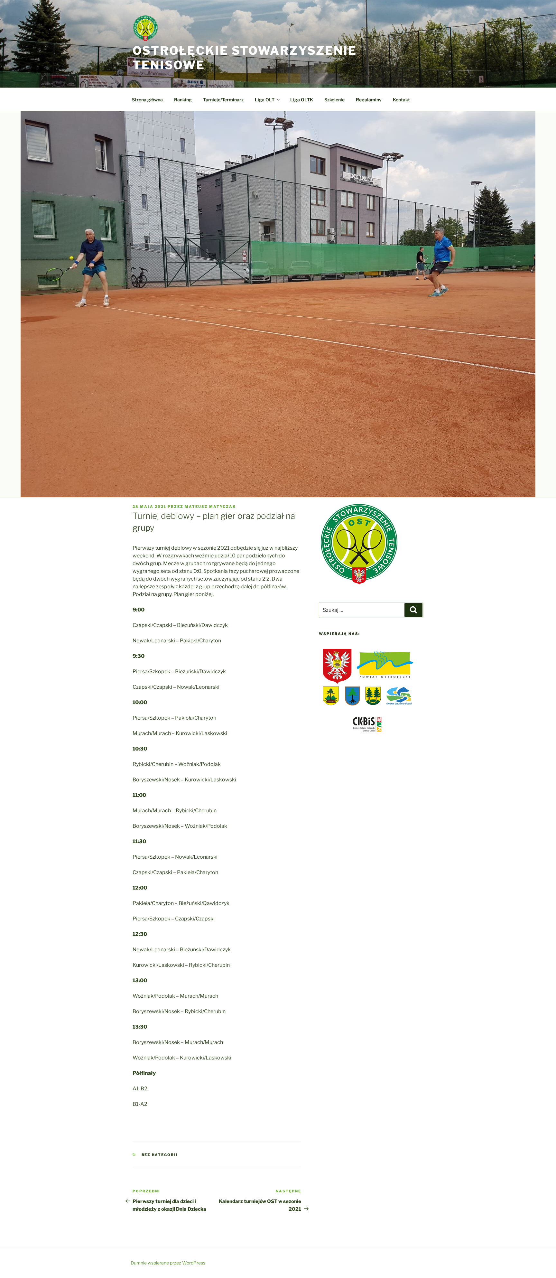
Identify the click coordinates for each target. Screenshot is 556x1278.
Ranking (183, 99)
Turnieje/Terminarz (223, 99)
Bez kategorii (160, 1154)
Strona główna (147, 99)
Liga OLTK (301, 99)
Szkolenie (334, 99)
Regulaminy (369, 99)
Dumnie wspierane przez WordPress (168, 1262)
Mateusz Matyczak (210, 506)
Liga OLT (264, 99)
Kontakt (401, 99)
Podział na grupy (152, 594)
